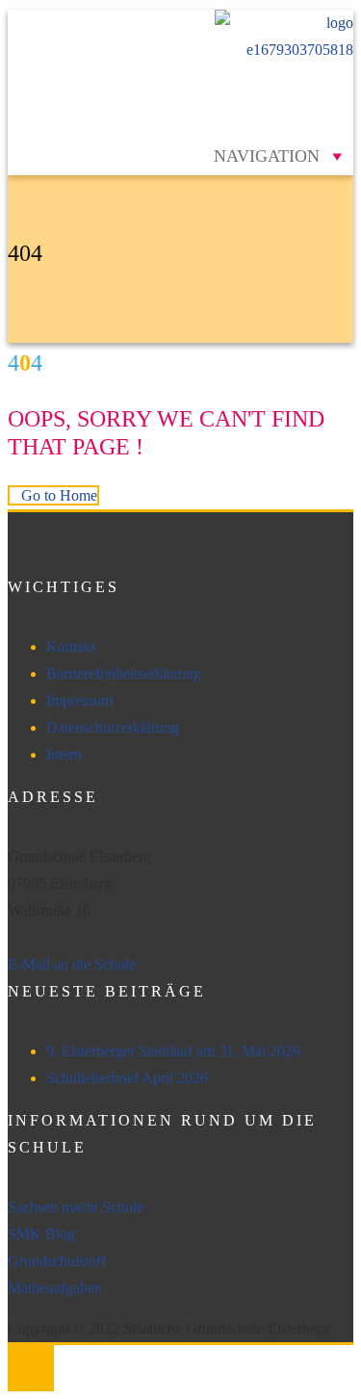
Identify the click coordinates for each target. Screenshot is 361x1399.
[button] (267, 156)
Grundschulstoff (57, 1261)
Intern (64, 754)
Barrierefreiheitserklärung (123, 673)
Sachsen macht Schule (75, 1207)
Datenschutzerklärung (112, 727)
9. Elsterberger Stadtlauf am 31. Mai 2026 (173, 1051)
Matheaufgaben (55, 1288)
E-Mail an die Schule (72, 964)
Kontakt (70, 646)
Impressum (79, 700)
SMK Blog (41, 1234)
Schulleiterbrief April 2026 (127, 1078)
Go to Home (59, 495)
